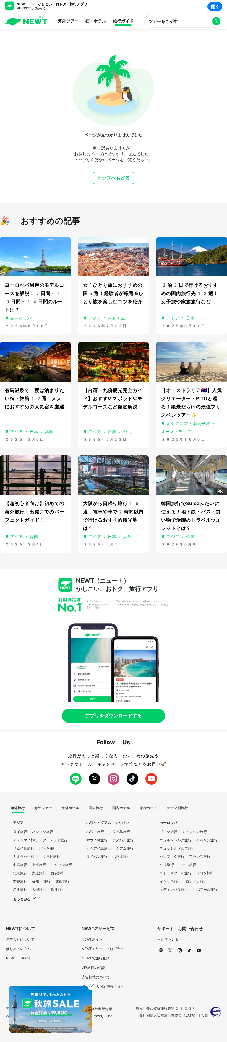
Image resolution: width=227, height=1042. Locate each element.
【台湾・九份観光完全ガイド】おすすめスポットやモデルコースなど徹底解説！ (113, 399)
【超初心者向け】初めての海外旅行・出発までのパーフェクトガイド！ (34, 512)
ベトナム (116, 318)
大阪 (127, 536)
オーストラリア (176, 431)
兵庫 (49, 431)
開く (215, 6)
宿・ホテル (95, 21)
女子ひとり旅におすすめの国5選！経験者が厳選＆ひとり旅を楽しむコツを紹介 (113, 293)
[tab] (18, 808)
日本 (190, 318)
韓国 (34, 536)
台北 (127, 431)
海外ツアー (68, 21)
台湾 (112, 431)
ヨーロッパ (21, 318)
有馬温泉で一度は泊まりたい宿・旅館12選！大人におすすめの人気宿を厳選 (34, 399)
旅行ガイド (123, 21)
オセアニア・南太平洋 (188, 423)
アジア (94, 318)
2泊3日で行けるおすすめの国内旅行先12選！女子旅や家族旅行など (189, 293)
